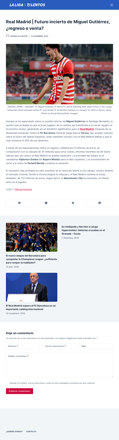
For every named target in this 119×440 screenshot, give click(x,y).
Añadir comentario (18, 356)
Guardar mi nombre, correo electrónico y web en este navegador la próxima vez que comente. (52, 383)
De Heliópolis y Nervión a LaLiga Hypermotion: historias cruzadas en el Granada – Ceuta (83, 230)
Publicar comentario (19, 391)
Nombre (13, 346)
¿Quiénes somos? (14, 431)
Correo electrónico (55, 346)
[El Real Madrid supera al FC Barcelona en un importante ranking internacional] (31, 287)
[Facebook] (19, 203)
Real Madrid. (87, 129)
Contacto (31, 431)
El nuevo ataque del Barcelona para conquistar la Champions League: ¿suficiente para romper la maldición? (31, 259)
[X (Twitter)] (46, 203)
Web (83, 346)
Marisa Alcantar (23, 189)
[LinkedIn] (99, 203)
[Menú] (111, 5)
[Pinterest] (73, 203)
